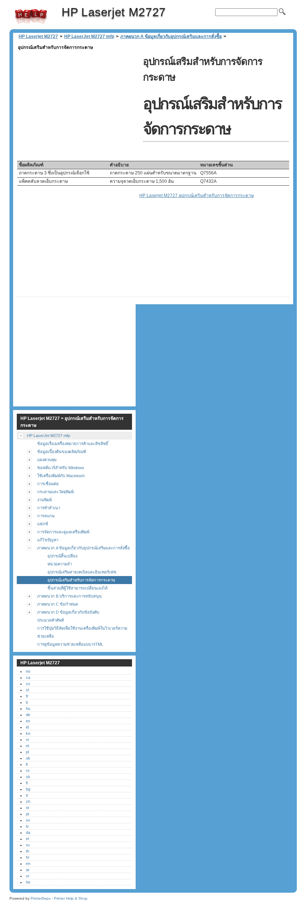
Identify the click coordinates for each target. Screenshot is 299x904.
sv (28, 820)
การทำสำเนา (48, 508)
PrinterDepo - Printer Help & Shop (59, 898)
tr (27, 795)
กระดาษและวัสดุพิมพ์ (55, 492)
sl (27, 690)
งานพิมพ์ (44, 500)
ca (28, 677)
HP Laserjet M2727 (31, 16)
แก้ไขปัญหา (47, 540)
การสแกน (46, 516)
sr (28, 876)
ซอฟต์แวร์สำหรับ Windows (60, 467)
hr (28, 857)
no (28, 671)
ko (28, 733)
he (28, 882)
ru (28, 845)
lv (27, 826)
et (27, 745)
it (27, 702)
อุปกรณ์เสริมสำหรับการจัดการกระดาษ (81, 580)
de (28, 714)
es (28, 721)
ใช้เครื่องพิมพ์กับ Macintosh (61, 476)
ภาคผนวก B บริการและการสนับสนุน (69, 596)
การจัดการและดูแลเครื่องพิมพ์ (63, 532)
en (28, 863)
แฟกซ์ (42, 524)
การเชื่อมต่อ (48, 484)
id (27, 727)
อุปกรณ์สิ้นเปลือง (62, 556)
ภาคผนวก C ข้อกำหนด (57, 604)
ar (28, 870)
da (28, 832)
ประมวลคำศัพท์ (50, 620)
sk (28, 776)
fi (27, 783)
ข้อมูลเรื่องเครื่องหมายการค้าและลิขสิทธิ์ (72, 443)
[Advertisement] (78, 103)
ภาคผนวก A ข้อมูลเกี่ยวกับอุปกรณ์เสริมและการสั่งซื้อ (171, 36)
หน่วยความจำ (59, 564)
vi (27, 739)
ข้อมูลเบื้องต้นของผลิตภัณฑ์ (61, 451)
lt (27, 764)
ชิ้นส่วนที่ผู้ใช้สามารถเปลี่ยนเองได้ (77, 588)
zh (28, 801)
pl (27, 752)
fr (27, 696)
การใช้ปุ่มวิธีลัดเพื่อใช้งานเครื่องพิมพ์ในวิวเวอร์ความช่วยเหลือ (82, 632)
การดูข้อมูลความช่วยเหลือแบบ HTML (70, 644)
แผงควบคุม (47, 459)
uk (28, 758)
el (27, 839)
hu (28, 708)
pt (27, 814)
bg (28, 789)
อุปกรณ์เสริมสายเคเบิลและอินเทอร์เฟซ (81, 572)
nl (27, 808)
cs (28, 683)
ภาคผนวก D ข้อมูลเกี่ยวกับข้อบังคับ (68, 612)
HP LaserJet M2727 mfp (89, 36)
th (27, 851)
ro (28, 770)
